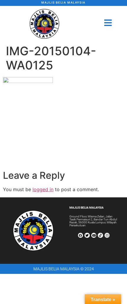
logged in (42, 189)
